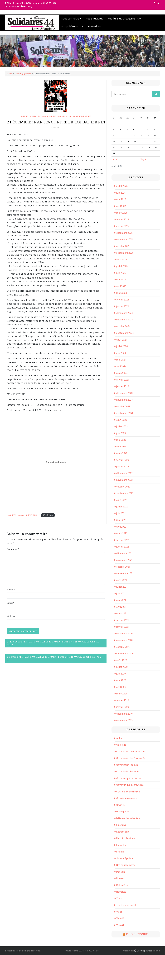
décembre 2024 (124, 313)
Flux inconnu (137, 934)
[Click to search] (156, 94)
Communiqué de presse (128, 778)
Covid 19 (120, 805)
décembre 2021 (124, 553)
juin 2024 (121, 353)
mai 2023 (121, 440)
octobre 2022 (123, 486)
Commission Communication (131, 751)
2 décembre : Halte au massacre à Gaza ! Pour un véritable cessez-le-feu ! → (54, 658)
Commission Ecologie (127, 765)
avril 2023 (121, 446)
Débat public (122, 811)
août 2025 (121, 259)
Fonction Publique (125, 838)
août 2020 (121, 660)
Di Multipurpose (144, 950)
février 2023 (122, 460)
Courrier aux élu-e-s (126, 798)
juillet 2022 (122, 506)
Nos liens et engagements (123, 18)
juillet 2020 (122, 667)
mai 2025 (121, 279)
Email (10, 602)
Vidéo (119, 912)
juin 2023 (121, 433)
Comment (13, 549)
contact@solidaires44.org (20, 6)
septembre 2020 (125, 653)
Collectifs (35, 116)
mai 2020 (121, 680)
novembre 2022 (124, 480)
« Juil (115, 159)
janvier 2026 (122, 226)
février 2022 (122, 540)
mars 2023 (121, 453)
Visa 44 (120, 918)
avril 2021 (121, 607)
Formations (94, 26)
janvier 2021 (122, 627)
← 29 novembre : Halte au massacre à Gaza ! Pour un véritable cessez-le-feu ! (54, 643)
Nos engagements (23, 74)
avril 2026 (121, 206)
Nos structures (94, 18)
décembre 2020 (124, 633)
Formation (121, 845)
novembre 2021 (124, 560)
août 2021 (121, 580)
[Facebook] (154, 3)
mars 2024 (121, 373)
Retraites (121, 891)
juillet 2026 (122, 186)
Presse (120, 878)
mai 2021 (121, 600)
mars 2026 (121, 212)
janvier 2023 (122, 466)
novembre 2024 (124, 319)
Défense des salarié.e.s (128, 818)
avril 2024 (121, 366)
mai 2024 (121, 359)
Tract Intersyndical (126, 905)
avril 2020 (121, 687)
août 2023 (121, 420)
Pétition (120, 872)
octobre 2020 (123, 647)
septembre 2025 (125, 253)
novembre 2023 (124, 399)
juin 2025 (121, 273)
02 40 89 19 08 (49, 3)
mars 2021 (121, 613)
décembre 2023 (124, 393)
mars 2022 (121, 533)
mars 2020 (121, 693)
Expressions (122, 831)
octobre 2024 (123, 326)
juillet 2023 (122, 426)
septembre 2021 (125, 573)
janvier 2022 (122, 546)
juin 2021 (121, 593)
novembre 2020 (124, 640)
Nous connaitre (70, 18)
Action (24, 116)
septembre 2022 (125, 493)
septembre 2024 (125, 333)
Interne (120, 851)
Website (11, 616)
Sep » (143, 159)
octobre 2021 (123, 567)
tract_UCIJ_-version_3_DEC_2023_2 (23, 515)
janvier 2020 (122, 707)
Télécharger (48, 515)
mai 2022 (121, 520)
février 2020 (122, 700)
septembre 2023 (125, 413)
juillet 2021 (122, 586)
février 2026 (122, 219)
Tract (119, 898)
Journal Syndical (124, 858)
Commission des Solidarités (56, 116)
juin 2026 (121, 193)
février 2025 (122, 299)
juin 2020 (121, 673)
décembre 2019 (124, 713)
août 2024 (121, 339)
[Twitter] (158, 3)
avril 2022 (121, 526)
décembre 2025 (124, 233)
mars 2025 (121, 293)
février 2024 (122, 380)
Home (9, 74)
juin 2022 (121, 513)
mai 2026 (121, 199)
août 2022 (121, 500)
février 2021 (122, 620)
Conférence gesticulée (128, 791)
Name (11, 589)
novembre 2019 (124, 720)
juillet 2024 (122, 346)
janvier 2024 (122, 386)
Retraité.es (122, 885)
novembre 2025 (124, 239)
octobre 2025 (123, 246)
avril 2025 (121, 286)
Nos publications (71, 26)
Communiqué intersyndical (130, 785)
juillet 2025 (122, 266)
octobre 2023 (123, 406)
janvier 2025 (122, 306)
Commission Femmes (127, 771)
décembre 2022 (124, 473)
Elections (121, 825)
